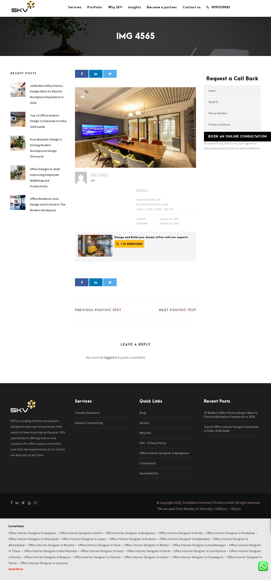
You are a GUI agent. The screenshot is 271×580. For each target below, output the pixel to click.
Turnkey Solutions (87, 413)
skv (93, 180)
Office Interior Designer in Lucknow (44, 563)
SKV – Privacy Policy (152, 443)
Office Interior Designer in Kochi (148, 551)
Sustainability (148, 473)
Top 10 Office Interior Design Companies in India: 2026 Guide (48, 121)
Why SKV (115, 7)
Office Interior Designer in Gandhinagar (199, 545)
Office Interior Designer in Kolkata (133, 539)
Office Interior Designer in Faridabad (230, 533)
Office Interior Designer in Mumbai (51, 545)
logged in (110, 357)
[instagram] (35, 502)
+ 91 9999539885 (131, 244)
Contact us (192, 7)
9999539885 (220, 7)
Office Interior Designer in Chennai (97, 557)
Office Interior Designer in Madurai (47, 557)
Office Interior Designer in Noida (180, 533)
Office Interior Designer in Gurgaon (32, 533)
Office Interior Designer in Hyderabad (184, 539)
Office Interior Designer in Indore (146, 557)
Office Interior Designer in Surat (102, 551)
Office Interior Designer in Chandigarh (197, 557)
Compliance (147, 463)
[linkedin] (16, 502)
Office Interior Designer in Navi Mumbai (50, 551)
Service (144, 423)
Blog (142, 413)
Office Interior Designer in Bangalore (164, 453)
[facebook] (11, 502)
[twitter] (23, 502)
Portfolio (94, 7)
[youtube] (29, 502)
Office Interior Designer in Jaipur (84, 539)
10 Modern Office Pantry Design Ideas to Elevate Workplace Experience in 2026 (231, 415)
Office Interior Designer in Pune (99, 545)
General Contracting (89, 423)
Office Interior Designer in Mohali (146, 545)
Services (74, 7)
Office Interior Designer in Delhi (80, 533)
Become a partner (162, 7)
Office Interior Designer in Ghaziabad (33, 539)
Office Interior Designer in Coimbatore (200, 551)
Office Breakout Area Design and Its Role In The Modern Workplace (47, 204)
